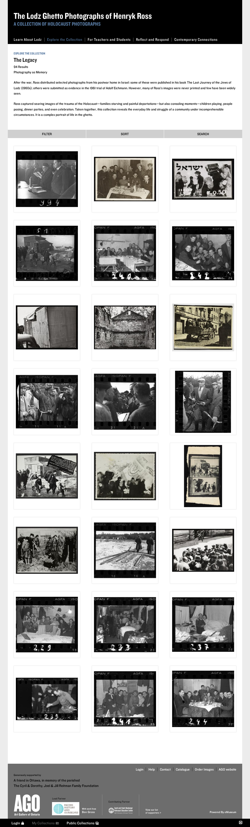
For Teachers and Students (109, 39)
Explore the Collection (64, 39)
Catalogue (183, 769)
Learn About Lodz (28, 39)
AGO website (227, 769)
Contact (165, 769)
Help (151, 769)
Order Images (204, 769)
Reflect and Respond (152, 39)
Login (139, 769)
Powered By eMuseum (223, 812)
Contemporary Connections (196, 39)
